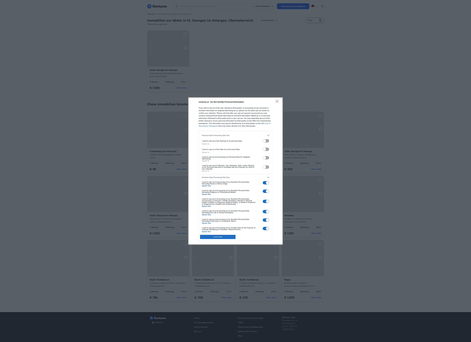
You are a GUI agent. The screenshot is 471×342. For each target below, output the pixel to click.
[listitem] (235, 135)
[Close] (278, 102)
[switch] (266, 140)
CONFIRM (217, 237)
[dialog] (235, 171)
